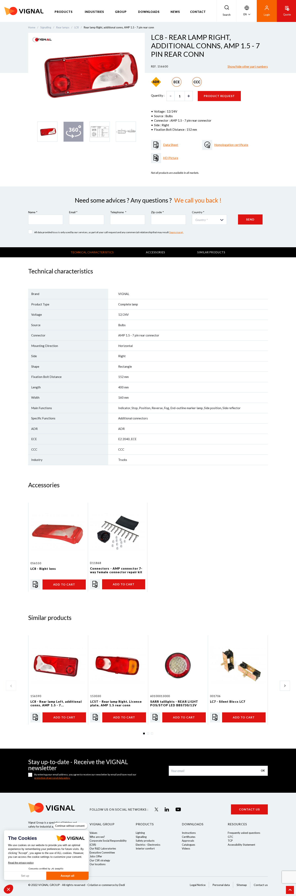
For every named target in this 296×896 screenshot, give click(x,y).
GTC (230, 836)
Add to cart (64, 584)
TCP (230, 840)
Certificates (188, 836)
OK (263, 770)
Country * (198, 212)
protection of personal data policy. (52, 777)
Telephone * (118, 212)
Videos (186, 848)
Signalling (141, 836)
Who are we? (97, 836)
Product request (219, 96)
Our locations (98, 864)
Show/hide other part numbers (248, 66)
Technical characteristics (92, 252)
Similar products (211, 252)
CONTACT (198, 11)
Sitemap (242, 885)
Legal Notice (198, 885)
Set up (25, 875)
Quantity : (158, 95)
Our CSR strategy (100, 860)
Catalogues (188, 844)
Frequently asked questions (244, 832)
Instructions (189, 832)
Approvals (188, 840)
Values (93, 832)
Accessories (155, 252)
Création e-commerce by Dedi (106, 885)
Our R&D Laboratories (103, 848)
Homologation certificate (231, 145)
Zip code (157, 212)
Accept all (67, 875)
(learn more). (176, 232)
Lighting (140, 832)
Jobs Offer (96, 856)
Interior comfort (145, 848)
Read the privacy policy (21, 862)
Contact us (249, 809)
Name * (32, 212)
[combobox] (209, 220)
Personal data (221, 885)
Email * (73, 212)
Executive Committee (102, 852)
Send (250, 219)
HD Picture (170, 158)
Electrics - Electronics (148, 844)
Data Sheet (170, 145)
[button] (8, 889)
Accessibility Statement (241, 844)
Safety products (145, 840)
